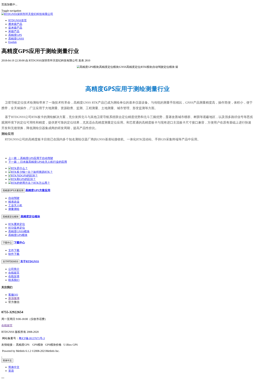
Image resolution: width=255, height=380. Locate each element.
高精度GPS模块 (17, 235)
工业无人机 (15, 205)
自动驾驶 (13, 198)
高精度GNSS (16, 38)
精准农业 (13, 201)
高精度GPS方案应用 (38, 190)
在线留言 (13, 272)
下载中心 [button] (7, 242)
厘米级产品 (15, 24)
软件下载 (13, 253)
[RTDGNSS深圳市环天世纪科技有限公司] (127, 14)
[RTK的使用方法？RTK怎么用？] (29, 182)
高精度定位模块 (30, 216)
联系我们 (13, 279)
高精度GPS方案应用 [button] (13, 190)
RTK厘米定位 (16, 224)
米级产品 (13, 31)
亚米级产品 (15, 27)
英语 (11, 370)
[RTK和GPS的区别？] (22, 179)
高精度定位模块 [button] (11, 216)
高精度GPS (15, 34)
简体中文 (7, 360)
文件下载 (13, 250)
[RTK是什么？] (18, 168)
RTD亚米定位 (16, 227)
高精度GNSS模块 (18, 231)
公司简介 (13, 269)
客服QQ (13, 294)
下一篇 (37, 161)
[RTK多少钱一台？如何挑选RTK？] (30, 171)
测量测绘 (13, 209)
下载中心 (19, 242)
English (12, 42)
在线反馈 (13, 276)
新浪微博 (13, 298)
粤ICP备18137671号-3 (32, 338)
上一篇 (30, 158)
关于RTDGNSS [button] (10, 261)
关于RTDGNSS (29, 261)
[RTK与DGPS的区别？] (23, 175)
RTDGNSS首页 (17, 20)
